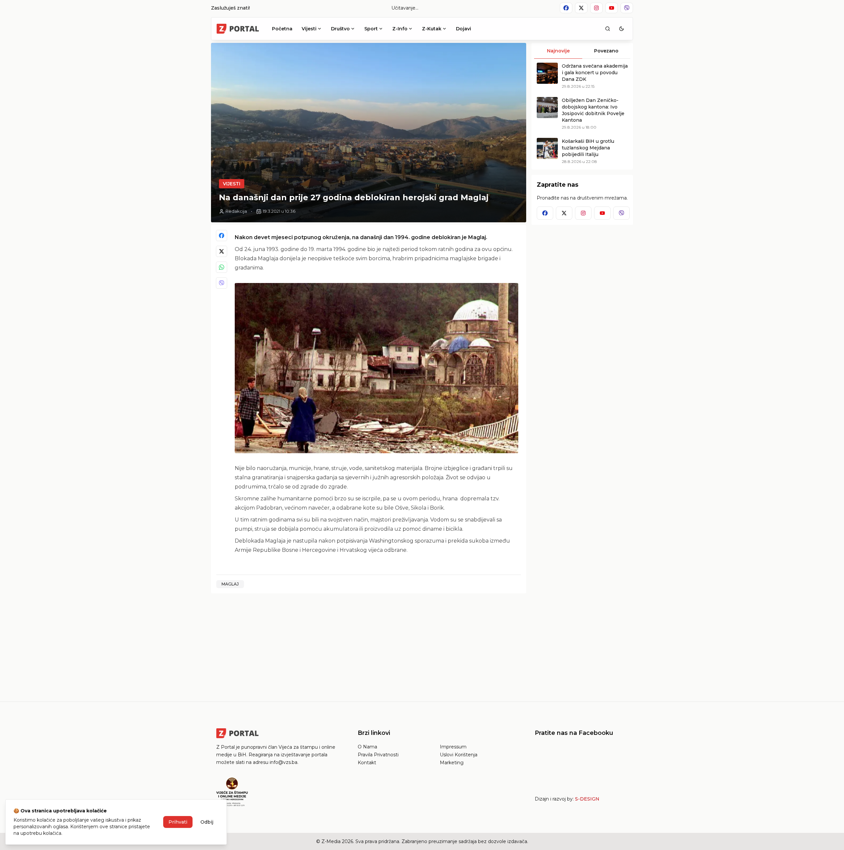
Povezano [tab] (606, 51)
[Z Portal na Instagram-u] (596, 8)
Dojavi (463, 29)
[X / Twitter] (221, 251)
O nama (367, 747)
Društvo (340, 29)
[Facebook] (221, 235)
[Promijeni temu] (621, 29)
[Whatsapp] (221, 267)
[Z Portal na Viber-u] (626, 8)
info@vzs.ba (283, 762)
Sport (371, 29)
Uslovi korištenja (458, 755)
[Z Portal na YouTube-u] (611, 8)
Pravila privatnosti (378, 755)
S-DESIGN (587, 799)
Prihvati (177, 822)
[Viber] (221, 283)
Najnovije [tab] (558, 51)
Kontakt (367, 763)
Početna (282, 29)
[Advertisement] (368, 645)
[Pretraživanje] (607, 28)
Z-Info (399, 29)
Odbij (206, 822)
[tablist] (582, 51)
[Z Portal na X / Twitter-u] (581, 8)
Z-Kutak (431, 29)
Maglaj (230, 584)
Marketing (452, 763)
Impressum (453, 747)
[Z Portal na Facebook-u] (566, 8)
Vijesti (309, 29)
